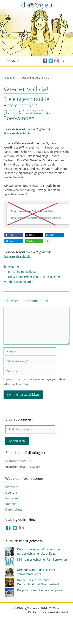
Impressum (13, 498)
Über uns (11, 492)
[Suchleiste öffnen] (64, 61)
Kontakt (10, 504)
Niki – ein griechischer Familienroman (42, 559)
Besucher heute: (16, 461)
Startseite (11, 487)
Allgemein (14, 266)
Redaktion (9, 77)
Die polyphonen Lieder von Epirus (39, 590)
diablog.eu (36, 5)
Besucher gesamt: (17, 467)
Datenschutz (13, 509)
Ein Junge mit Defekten (23, 272)
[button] (13, 235)
